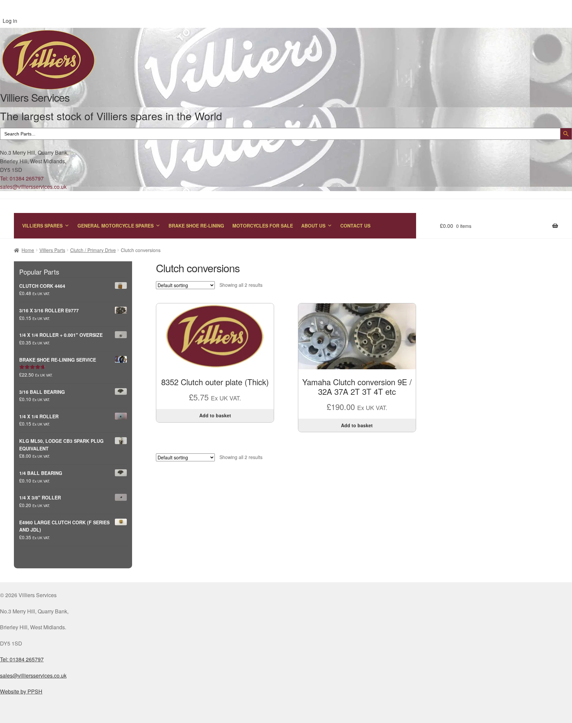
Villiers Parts (52, 250)
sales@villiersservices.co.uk (33, 186)
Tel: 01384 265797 (22, 178)
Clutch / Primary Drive (93, 250)
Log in (10, 21)
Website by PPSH (21, 691)
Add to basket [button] (215, 415)
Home (28, 250)
